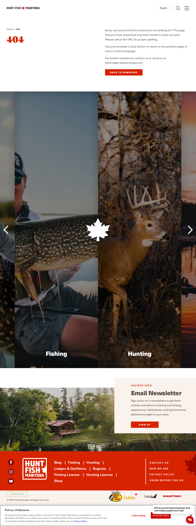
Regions (99, 468)
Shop (58, 480)
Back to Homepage (124, 72)
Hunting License (99, 474)
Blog (57, 462)
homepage (128, 51)
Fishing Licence (67, 474)
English (163, 8)
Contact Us (159, 462)
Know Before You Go (167, 480)
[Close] (191, 515)
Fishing (74, 462)
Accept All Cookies (161, 515)
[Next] (190, 230)
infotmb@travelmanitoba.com (124, 62)
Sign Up (144, 424)
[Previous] (6, 230)
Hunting (93, 462)
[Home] (83, 8)
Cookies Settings (16, 494)
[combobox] (165, 8)
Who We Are (159, 468)
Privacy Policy (162, 474)
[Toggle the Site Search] (178, 8)
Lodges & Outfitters (70, 468)
